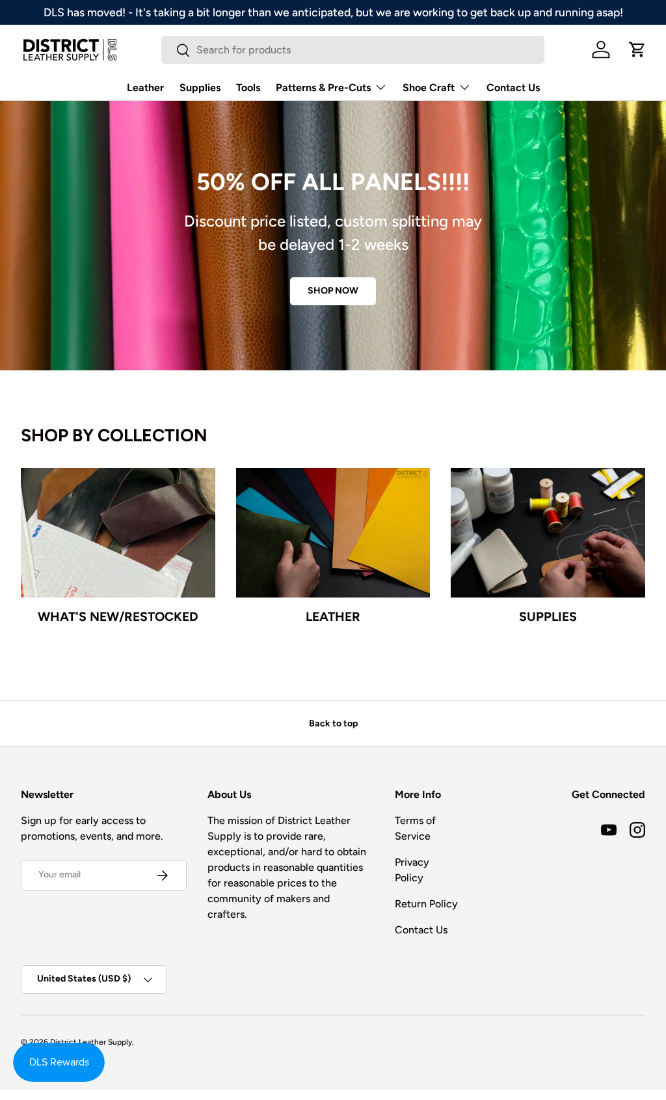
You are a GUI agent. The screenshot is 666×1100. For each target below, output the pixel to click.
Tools (248, 87)
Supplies (200, 87)
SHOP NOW (333, 290)
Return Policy (426, 904)
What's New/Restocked (118, 616)
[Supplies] (548, 533)
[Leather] (333, 533)
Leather (145, 87)
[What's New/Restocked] (118, 533)
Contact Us (513, 87)
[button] (637, 49)
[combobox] (352, 50)
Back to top (333, 723)
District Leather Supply (91, 1042)
